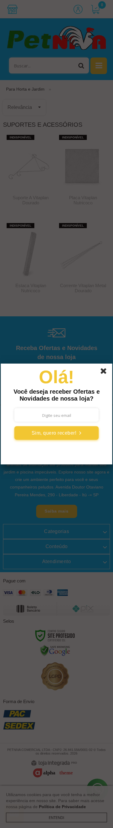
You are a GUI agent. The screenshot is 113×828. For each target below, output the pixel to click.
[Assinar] (56, 433)
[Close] (105, 372)
